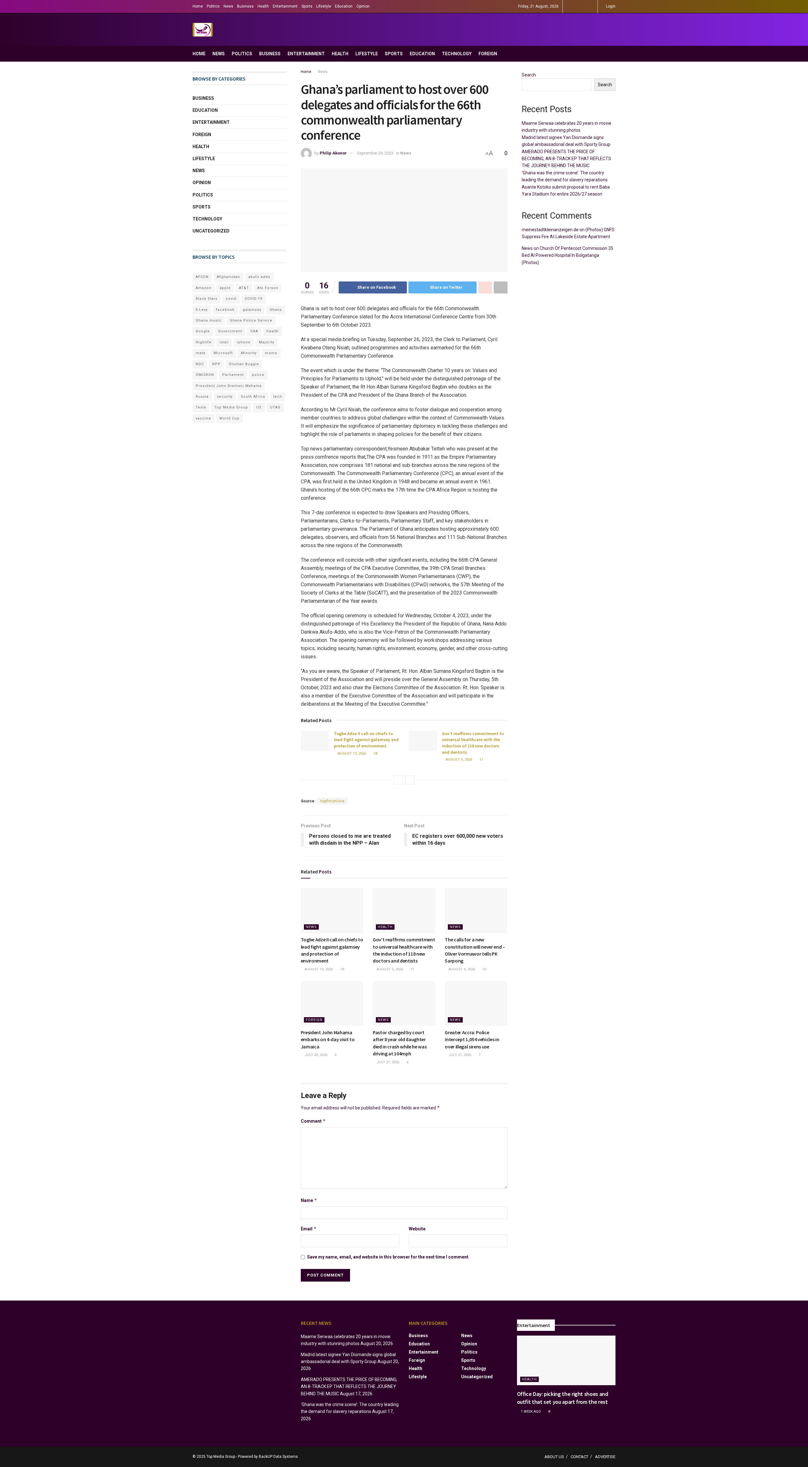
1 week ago (530, 1412)
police (258, 375)
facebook (225, 310)
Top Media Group (231, 407)
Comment (313, 1121)
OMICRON (205, 375)
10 (483, 969)
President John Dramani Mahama (229, 386)
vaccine (203, 418)
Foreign (487, 53)
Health (263, 6)
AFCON (202, 277)
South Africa (253, 397)
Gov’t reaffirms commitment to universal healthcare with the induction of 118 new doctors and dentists (473, 743)
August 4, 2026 (461, 969)
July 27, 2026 (387, 1062)
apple (225, 288)
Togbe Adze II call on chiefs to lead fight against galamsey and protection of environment (366, 740)
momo (271, 353)
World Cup (229, 418)
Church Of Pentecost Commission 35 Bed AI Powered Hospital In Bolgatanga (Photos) (567, 255)
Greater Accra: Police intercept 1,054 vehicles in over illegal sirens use (472, 1039)
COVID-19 (253, 299)
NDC (200, 364)
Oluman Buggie (244, 364)
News (228, 6)
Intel (224, 342)
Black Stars (206, 299)
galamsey (252, 310)
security (225, 397)
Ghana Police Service (251, 320)
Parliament (233, 375)
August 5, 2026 (458, 760)
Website (417, 1228)
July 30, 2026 (315, 1055)
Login (610, 6)
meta (200, 353)
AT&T (244, 288)
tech (277, 397)
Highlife (203, 342)
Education (344, 6)
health (272, 331)
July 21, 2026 (459, 1055)
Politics (213, 6)
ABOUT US (554, 1456)
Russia (202, 397)
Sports (306, 6)
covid (231, 299)
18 (374, 754)
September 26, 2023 (375, 153)
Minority (249, 353)
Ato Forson (267, 288)
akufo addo (259, 277)
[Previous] (398, 780)
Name (309, 1200)
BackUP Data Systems (278, 1456)
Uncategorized (211, 230)
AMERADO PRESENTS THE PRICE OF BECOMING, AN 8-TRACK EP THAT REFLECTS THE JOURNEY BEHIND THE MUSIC (566, 158)
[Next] (409, 780)
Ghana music (209, 320)
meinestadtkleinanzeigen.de (550, 229)
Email (309, 1229)
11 (480, 760)
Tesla (201, 407)
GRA (254, 331)
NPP (216, 364)
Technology (457, 53)
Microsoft (223, 353)
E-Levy (202, 310)
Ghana (276, 310)
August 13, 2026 (351, 754)
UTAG (275, 407)
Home (198, 6)
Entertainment (285, 6)
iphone (244, 342)
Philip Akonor (333, 153)
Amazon (203, 288)
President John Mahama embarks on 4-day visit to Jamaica (328, 1039)
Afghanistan (228, 277)
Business (245, 6)
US (259, 407)
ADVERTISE (605, 1456)
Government (230, 331)
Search (529, 74)
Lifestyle (323, 6)
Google (203, 331)
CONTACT (579, 1456)
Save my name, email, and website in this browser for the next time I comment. (388, 1256)
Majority (266, 342)
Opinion (363, 6)
